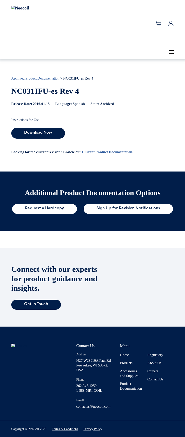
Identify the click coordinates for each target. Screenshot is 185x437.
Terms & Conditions (65, 429)
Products (126, 363)
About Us (154, 363)
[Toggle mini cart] (158, 24)
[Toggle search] (158, 52)
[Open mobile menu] (171, 52)
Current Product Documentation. (107, 152)
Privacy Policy (92, 429)
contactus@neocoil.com (93, 406)
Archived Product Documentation (35, 78)
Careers (152, 371)
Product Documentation (131, 386)
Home (124, 355)
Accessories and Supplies (129, 373)
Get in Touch (36, 304)
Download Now (38, 133)
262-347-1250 (86, 386)
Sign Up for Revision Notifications (128, 208)
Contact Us (155, 379)
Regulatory (155, 355)
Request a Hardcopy (44, 208)
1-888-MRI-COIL (89, 390)
